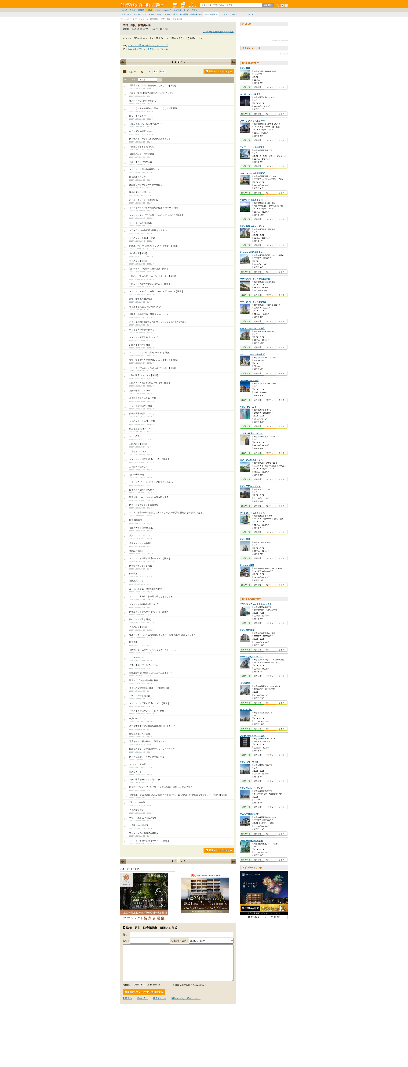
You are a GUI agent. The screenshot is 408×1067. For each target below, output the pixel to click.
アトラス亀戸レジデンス (251, 433)
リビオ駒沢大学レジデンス (252, 226)
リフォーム (224, 14)
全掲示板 (174, 5)
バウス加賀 (245, 683)
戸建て (194, 10)
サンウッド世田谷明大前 (251, 252)
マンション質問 (171, 14)
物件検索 (183, 5)
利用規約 (127, 998)
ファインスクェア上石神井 (252, 121)
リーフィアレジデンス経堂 (252, 328)
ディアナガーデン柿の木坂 (252, 354)
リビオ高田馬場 (247, 630)
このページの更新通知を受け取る (218, 31)
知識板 (149, 10)
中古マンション (238, 14)
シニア (251, 14)
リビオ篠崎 (245, 68)
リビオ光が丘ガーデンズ (251, 788)
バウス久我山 (246, 709)
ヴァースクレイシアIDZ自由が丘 (255, 279)
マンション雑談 (155, 14)
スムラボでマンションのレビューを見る (148, 49)
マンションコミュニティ (142, 5)
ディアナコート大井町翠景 (252, 147)
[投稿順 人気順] (150, 80)
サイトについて (191, 5)
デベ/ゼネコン (140, 14)
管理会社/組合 (196, 14)
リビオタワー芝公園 (249, 762)
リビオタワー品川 (248, 407)
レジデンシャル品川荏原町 (252, 173)
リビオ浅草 (245, 539)
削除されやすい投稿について (185, 998)
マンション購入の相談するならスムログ (148, 45)
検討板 (124, 10)
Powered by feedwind (280, 40)
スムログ (167, 10)
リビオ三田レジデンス (250, 486)
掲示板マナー (159, 998)
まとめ (186, 10)
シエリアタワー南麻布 (250, 94)
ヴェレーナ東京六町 (249, 380)
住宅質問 (184, 14)
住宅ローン (126, 14)
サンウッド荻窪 (247, 565)
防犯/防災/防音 (211, 14)
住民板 (133, 10)
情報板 (141, 10)
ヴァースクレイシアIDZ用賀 (253, 302)
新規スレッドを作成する (220, 71)
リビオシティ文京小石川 (251, 200)
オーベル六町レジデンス (251, 656)
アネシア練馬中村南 (249, 814)
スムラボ (177, 10)
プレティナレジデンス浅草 (252, 735)
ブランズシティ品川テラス (252, 513)
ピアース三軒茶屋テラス (251, 460)
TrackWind (284, 54)
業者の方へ (142, 998)
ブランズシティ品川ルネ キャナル (256, 604)
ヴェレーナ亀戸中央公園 (251, 840)
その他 (157, 10)
